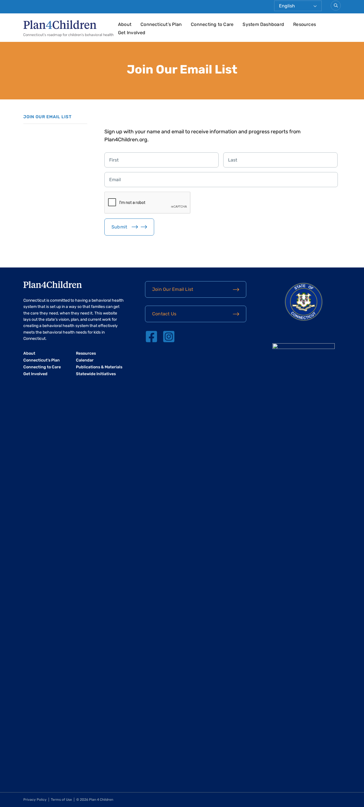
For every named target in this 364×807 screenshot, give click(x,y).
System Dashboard (263, 24)
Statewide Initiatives (96, 373)
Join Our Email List (172, 289)
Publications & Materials (99, 367)
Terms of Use (61, 800)
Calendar (85, 360)
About (124, 24)
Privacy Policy (35, 800)
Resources (304, 24)
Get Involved (132, 32)
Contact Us (164, 313)
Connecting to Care (212, 24)
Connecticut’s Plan (161, 24)
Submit (119, 227)
